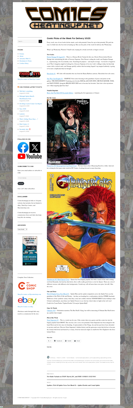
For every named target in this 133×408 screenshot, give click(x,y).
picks (97, 362)
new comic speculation (89, 362)
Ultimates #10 (51, 310)
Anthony (52, 357)
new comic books (77, 362)
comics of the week (68, 360)
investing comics (60, 362)
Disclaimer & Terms (25, 61)
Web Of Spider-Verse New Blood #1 (58, 294)
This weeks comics (105, 362)
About (21, 56)
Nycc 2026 (22, 109)
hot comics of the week (106, 360)
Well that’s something (26, 91)
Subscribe (21, 183)
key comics (69, 362)
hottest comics (51, 362)
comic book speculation (82, 357)
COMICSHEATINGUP (23, 397)
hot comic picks (94, 360)
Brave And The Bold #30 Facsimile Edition (60, 93)
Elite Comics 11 (24, 124)
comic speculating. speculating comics (100, 357)
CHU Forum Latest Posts (30, 87)
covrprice (87, 360)
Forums (21, 54)
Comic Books (70, 357)
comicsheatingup (79, 360)
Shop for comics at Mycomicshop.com (29, 294)
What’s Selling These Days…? (28, 119)
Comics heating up (57, 360)
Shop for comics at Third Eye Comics (29, 79)
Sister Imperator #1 (53, 320)
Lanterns (22, 114)
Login (65, 397)
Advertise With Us (25, 58)
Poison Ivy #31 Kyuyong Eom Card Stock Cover (62, 166)
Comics (49, 360)
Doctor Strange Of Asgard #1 (56, 57)
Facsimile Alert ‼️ (25, 129)
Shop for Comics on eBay (25, 307)
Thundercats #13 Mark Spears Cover (58, 279)
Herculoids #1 (51, 73)
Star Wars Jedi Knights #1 (55, 79)
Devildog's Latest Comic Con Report (30, 104)
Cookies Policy (24, 63)
